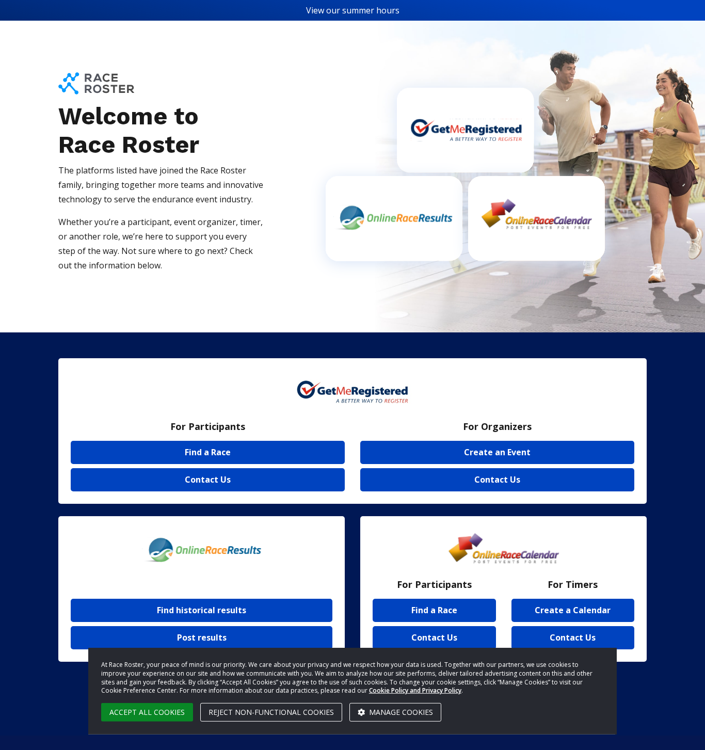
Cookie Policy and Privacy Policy (415, 690)
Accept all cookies (147, 712)
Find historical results (201, 610)
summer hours (370, 10)
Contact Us (208, 479)
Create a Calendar (573, 610)
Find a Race (208, 452)
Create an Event (497, 452)
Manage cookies (400, 712)
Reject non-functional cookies (271, 712)
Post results (202, 637)
